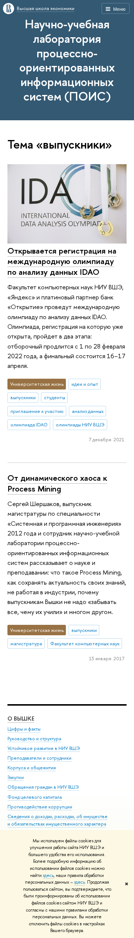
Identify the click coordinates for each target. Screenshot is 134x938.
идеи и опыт (84, 384)
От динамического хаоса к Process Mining (57, 483)
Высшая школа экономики (45, 8)
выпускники (23, 397)
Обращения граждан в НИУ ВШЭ (43, 787)
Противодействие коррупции (39, 807)
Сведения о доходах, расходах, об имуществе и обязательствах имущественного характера (57, 820)
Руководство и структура (34, 738)
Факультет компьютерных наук (84, 643)
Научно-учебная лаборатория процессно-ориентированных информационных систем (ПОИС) (67, 60)
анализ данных (87, 411)
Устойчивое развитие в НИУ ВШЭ (43, 748)
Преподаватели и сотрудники (39, 758)
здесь (48, 875)
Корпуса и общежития (31, 767)
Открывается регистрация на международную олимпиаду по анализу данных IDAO (62, 261)
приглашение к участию (37, 411)
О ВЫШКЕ (20, 718)
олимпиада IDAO (29, 424)
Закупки (15, 777)
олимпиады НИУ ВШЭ (80, 424)
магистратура (26, 643)
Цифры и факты (24, 729)
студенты (54, 397)
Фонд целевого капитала (34, 797)
